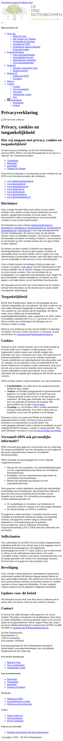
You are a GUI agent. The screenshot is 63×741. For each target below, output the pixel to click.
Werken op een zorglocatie (19, 704)
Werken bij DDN (21, 76)
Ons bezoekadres (21, 89)
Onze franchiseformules (24, 55)
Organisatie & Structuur (24, 41)
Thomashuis (12, 160)
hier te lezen (39, 404)
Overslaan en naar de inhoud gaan (17, 2)
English (16, 105)
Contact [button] (10, 84)
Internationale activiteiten (24, 60)
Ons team (17, 92)
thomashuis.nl (20, 228)
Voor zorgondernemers (23, 62)
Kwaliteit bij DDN (21, 44)
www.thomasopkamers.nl (19, 197)
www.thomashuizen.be (17, 186)
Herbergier (12, 163)
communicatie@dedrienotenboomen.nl (35, 334)
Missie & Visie (20, 36)
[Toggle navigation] (2, 22)
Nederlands (18, 102)
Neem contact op (15, 715)
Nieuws (10, 81)
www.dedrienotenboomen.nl (20, 181)
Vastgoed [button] (11, 65)
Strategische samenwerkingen (26, 47)
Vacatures (17, 78)
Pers (15, 97)
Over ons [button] (11, 33)
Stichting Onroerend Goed (25, 68)
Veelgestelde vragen (22, 94)
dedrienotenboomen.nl (42, 225)
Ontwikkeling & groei (23, 57)
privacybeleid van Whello (49, 430)
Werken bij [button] (12, 73)
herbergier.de (24, 230)
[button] (14, 100)
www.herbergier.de (16, 192)
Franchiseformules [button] (15, 52)
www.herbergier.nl (15, 189)
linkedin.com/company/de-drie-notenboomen (27, 732)
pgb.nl (29, 267)
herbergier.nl (7, 228)
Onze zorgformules (16, 665)
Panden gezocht (20, 70)
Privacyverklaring (15, 721)
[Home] (31, 19)
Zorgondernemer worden (18, 701)
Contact (16, 86)
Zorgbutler (12, 166)
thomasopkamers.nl (37, 228)
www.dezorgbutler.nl (17, 194)
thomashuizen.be (9, 230)
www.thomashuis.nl (16, 184)
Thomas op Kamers (16, 687)
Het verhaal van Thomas (24, 39)
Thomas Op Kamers (16, 168)
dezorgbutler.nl (54, 228)
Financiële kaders (21, 49)
